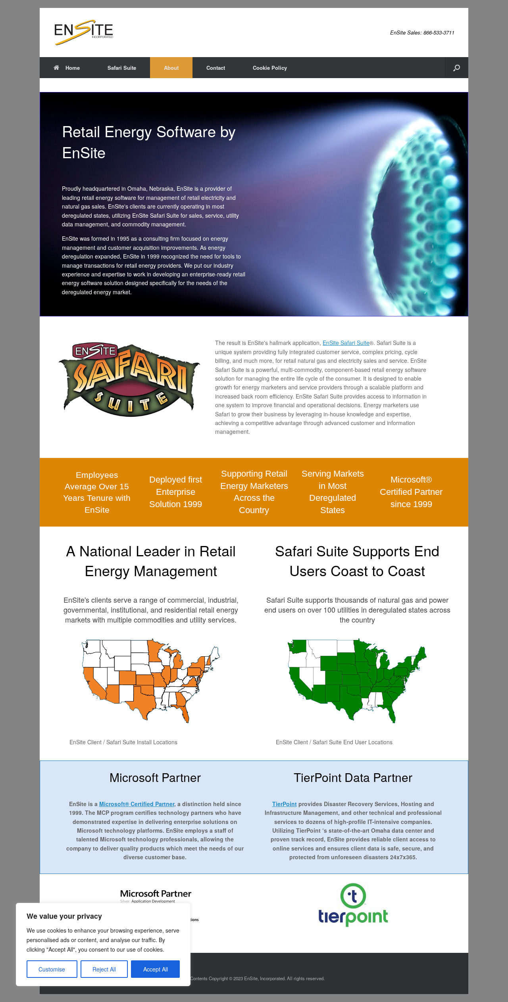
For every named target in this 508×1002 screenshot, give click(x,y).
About (171, 67)
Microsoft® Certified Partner (136, 804)
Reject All (104, 969)
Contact (215, 67)
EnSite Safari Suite (346, 343)
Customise (51, 969)
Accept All (155, 969)
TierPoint (284, 804)
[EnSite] (84, 32)
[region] (103, 944)
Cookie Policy (270, 67)
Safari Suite (122, 67)
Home (72, 67)
